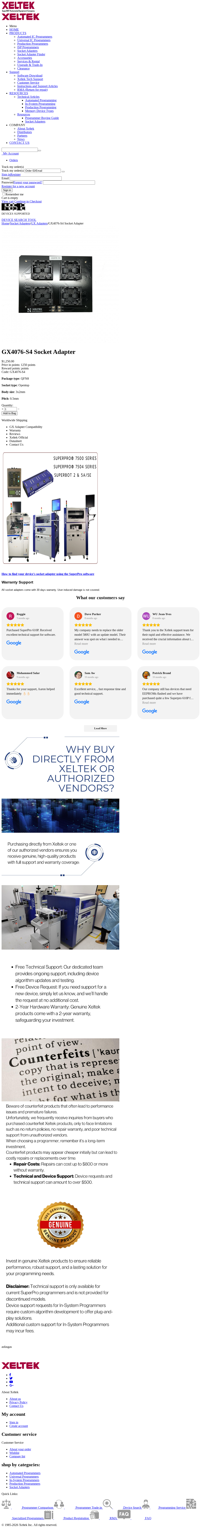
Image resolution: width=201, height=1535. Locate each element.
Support (14, 72)
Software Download (29, 75)
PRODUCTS (17, 33)
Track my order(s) (13, 170)
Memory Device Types (39, 111)
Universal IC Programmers (33, 40)
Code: (5, 372)
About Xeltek (25, 128)
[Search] (39, 150)
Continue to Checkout (28, 201)
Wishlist (14, 1452)
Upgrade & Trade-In (30, 65)
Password (8, 182)
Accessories (24, 58)
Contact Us (16, 1406)
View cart (8, 201)
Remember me (14, 194)
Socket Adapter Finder (31, 54)
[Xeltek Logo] (18, 11)
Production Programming (40, 107)
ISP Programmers (28, 47)
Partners (22, 135)
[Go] (63, 171)
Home (5, 223)
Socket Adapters (27, 50)
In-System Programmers (24, 1480)
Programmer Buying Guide (42, 118)
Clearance (23, 68)
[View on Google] (10, 616)
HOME (14, 29)
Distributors (24, 132)
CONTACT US (19, 142)
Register (15, 174)
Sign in (6, 174)
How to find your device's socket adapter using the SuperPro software (48, 574)
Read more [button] (81, 643)
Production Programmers (32, 43)
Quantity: (7, 405)
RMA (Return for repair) (32, 89)
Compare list (17, 1456)
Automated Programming (41, 100)
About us (15, 1398)
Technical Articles (28, 96)
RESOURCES (18, 93)
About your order (20, 1449)
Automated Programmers (24, 1473)
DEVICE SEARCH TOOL (19, 220)
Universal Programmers (24, 1476)
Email (5, 178)
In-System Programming (40, 103)
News (21, 139)
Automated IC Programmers (34, 36)
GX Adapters (39, 223)
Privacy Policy (18, 1402)
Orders (13, 160)
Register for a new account (18, 186)
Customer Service (28, 82)
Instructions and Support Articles (37, 86)
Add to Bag (9, 413)
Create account (18, 1426)
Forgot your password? (28, 182)
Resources (23, 114)
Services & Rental (28, 61)
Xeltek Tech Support (30, 79)
